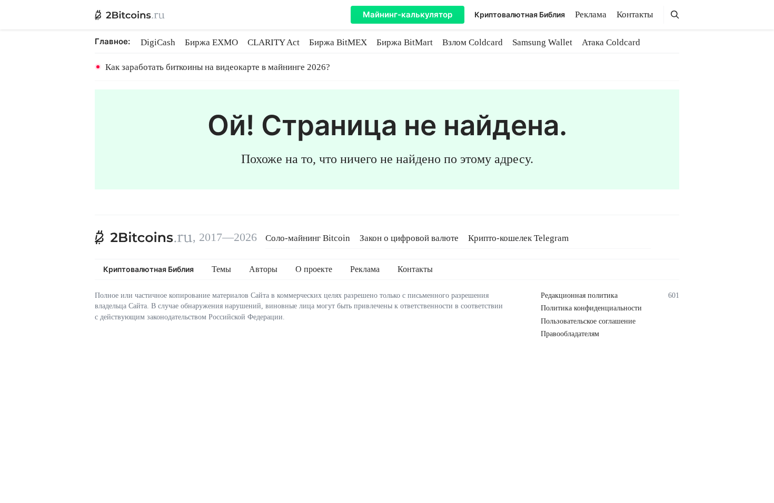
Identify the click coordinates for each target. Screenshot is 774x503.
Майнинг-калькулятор (407, 14)
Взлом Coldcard (472, 42)
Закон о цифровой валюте (409, 238)
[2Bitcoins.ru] (144, 237)
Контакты (635, 14)
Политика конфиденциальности (591, 308)
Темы (221, 269)
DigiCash (158, 42)
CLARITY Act (273, 42)
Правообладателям (570, 334)
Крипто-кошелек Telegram (518, 238)
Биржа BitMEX (338, 42)
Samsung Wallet (542, 42)
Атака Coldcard (611, 42)
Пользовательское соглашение (588, 321)
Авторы (263, 269)
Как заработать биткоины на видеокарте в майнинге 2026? (217, 67)
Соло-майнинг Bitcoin (307, 238)
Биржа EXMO (211, 42)
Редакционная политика (579, 295)
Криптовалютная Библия (519, 14)
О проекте (313, 269)
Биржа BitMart (404, 42)
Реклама (591, 14)
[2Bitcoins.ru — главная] (130, 14)
